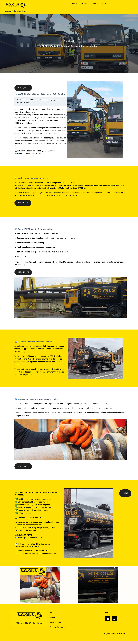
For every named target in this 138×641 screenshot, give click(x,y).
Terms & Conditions (57, 627)
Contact (104, 4)
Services (83, 4)
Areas (93, 4)
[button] (84, 4)
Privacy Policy (55, 622)
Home (74, 4)
